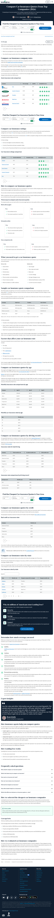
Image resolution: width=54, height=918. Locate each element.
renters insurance (26, 693)
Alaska (3, 583)
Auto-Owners (4, 168)
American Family (15, 103)
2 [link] (6, 108)
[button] (20, 83)
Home (2, 861)
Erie (13, 86)
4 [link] (11, 596)
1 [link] (4, 108)
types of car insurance (14, 644)
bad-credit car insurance (40, 514)
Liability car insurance (9, 649)
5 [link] (13, 596)
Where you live (6, 353)
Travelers (14, 95)
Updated (26, 19)
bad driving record (36, 438)
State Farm (14, 99)
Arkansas (4, 589)
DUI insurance (8, 444)
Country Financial (16, 90)
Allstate (3, 160)
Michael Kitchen (37, 17)
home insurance (16, 693)
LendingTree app (30, 550)
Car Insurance (7, 861)
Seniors (2, 374)
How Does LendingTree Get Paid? (8, 36)
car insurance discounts (36, 362)
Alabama (3, 581)
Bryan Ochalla (23, 17)
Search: (2, 574)
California (4, 592)
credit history (8, 350)
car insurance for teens (24, 371)
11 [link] (18, 596)
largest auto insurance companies (15, 62)
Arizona (3, 586)
